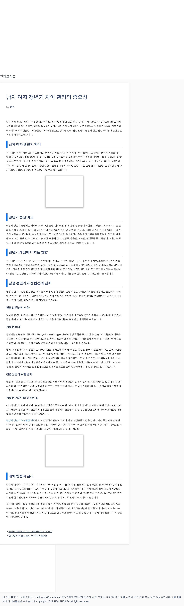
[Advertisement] (27, 568)
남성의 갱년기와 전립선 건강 (20, 420)
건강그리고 (8, 76)
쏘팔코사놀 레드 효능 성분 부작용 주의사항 (30, 531)
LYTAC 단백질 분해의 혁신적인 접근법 (28, 535)
